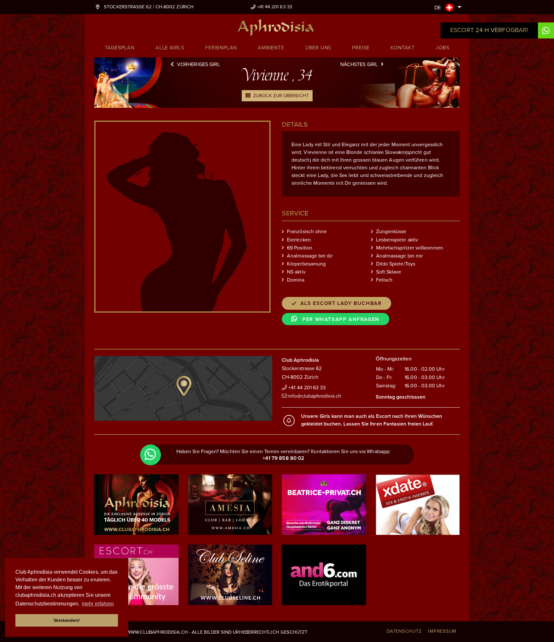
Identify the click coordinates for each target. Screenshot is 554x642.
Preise (361, 48)
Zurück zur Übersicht (280, 95)
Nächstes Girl (359, 64)
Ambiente (271, 48)
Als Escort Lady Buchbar (341, 303)
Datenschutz (404, 631)
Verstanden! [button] (67, 620)
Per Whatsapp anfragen (340, 319)
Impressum (442, 631)
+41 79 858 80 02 (283, 458)
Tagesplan (120, 48)
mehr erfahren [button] (98, 603)
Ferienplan (221, 48)
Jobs (442, 48)
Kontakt (402, 48)
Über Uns (318, 48)
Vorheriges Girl (198, 64)
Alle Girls (169, 48)
